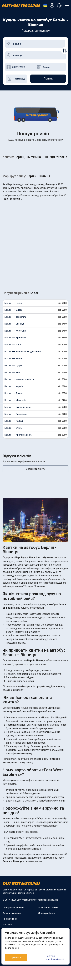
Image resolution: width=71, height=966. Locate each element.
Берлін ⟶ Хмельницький (17, 407)
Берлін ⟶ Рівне (12, 344)
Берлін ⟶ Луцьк (13, 365)
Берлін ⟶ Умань (13, 358)
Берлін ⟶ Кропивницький (18, 434)
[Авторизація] (52, 6)
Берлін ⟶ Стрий (13, 428)
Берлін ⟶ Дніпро (13, 393)
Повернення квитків (13, 907)
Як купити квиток (12, 913)
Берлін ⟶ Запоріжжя (16, 414)
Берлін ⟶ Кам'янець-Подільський (22, 351)
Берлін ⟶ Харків (13, 386)
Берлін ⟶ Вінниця (14, 323)
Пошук (48, 78)
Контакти (8, 924)
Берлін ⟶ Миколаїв (15, 400)
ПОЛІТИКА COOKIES (48, 907)
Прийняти (16, 957)
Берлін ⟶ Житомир (15, 330)
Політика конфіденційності (55, 958)
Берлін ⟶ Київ (12, 372)
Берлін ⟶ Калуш (13, 421)
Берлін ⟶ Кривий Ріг (15, 337)
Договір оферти (46, 913)
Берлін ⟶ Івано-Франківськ (19, 379)
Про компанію (10, 919)
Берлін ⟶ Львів (13, 303)
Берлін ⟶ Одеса (13, 310)
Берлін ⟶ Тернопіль (15, 317)
